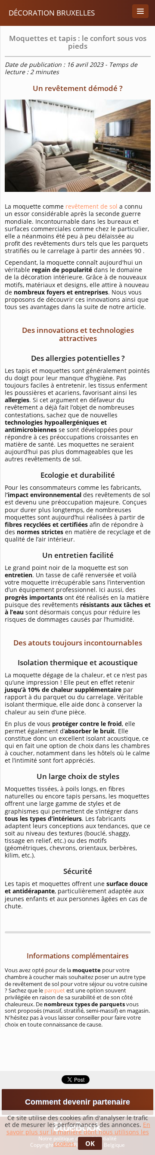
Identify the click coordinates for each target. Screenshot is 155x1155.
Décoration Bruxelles (52, 13)
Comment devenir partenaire (77, 1102)
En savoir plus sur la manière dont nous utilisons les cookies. (78, 1134)
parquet (54, 990)
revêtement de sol (91, 206)
